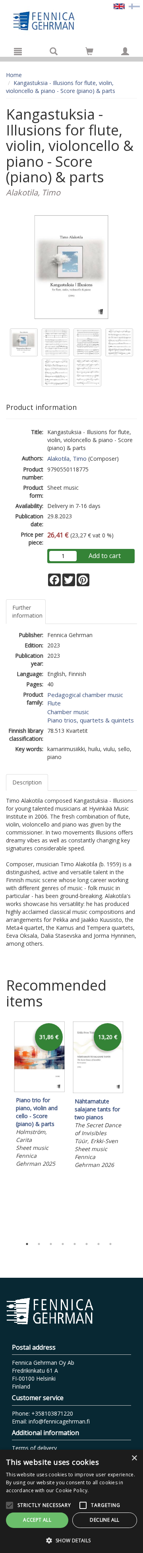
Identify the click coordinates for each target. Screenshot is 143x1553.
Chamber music (68, 712)
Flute (54, 703)
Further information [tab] (27, 611)
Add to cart (105, 555)
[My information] (125, 51)
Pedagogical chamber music (85, 695)
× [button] (134, 1458)
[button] (71, 1540)
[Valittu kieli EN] (119, 6)
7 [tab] (98, 1244)
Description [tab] (27, 782)
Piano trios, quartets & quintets (90, 720)
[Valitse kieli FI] (134, 6)
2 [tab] (39, 1244)
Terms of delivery (34, 1448)
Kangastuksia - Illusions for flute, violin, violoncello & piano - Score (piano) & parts (60, 87)
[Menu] (18, 51)
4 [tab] (63, 1244)
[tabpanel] (39, 1095)
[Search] (53, 51)
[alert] (71, 1501)
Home (14, 75)
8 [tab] (110, 1244)
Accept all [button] (37, 1519)
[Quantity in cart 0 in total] (89, 52)
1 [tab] (27, 1244)
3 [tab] (51, 1244)
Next (133, 1128)
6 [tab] (87, 1244)
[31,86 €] (39, 1090)
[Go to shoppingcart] (89, 51)
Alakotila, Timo (67, 458)
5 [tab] (75, 1244)
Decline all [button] (104, 1519)
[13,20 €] (98, 1091)
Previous (4, 1128)
